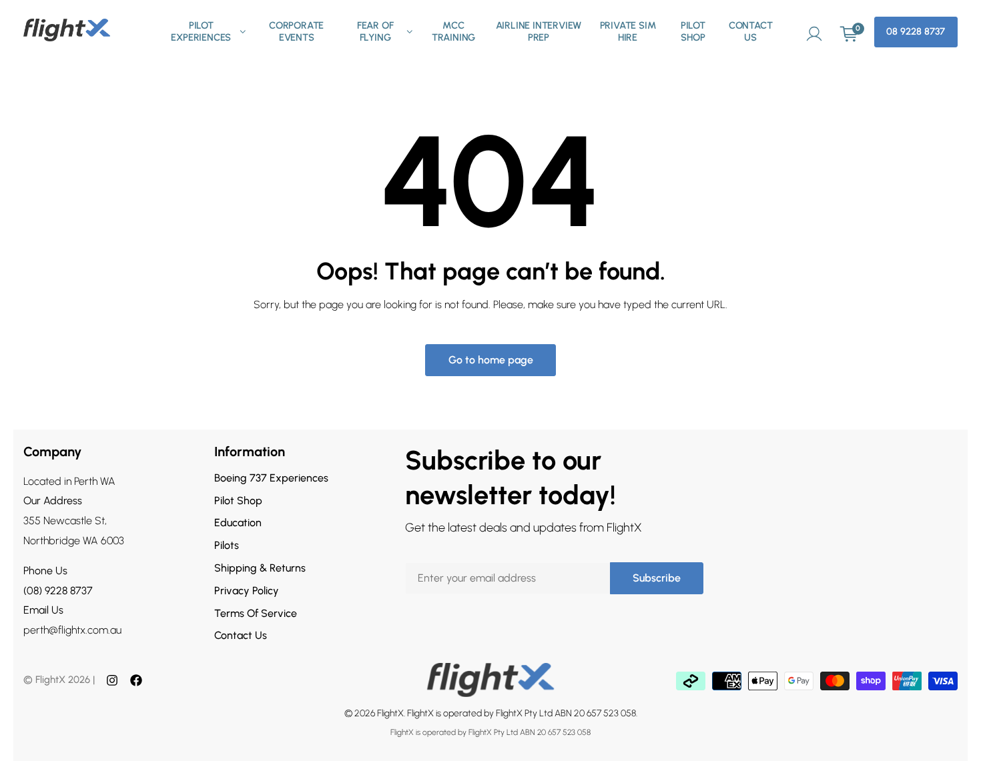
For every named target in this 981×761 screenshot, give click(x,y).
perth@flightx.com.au (72, 630)
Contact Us (751, 31)
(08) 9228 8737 (58, 590)
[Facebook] (136, 680)
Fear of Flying (375, 31)
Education (238, 522)
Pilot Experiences (201, 31)
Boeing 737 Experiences (271, 478)
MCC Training (453, 31)
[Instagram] (112, 680)
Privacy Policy (246, 590)
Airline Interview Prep (539, 31)
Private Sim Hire (628, 31)
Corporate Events (296, 31)
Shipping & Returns (260, 568)
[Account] (814, 32)
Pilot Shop (693, 31)
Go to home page (490, 359)
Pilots (226, 545)
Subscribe (657, 578)
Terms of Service (255, 613)
